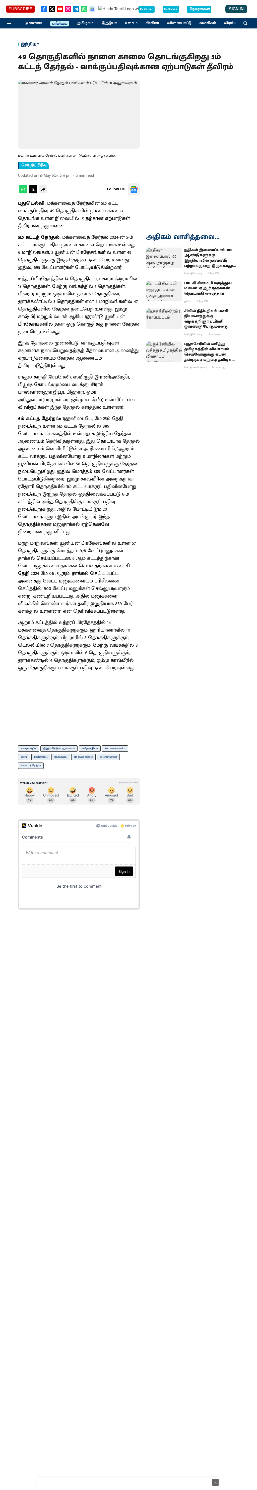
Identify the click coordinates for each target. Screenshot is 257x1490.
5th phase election (83, 757)
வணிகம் (207, 23)
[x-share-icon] (33, 192)
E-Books (170, 9)
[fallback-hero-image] (164, 258)
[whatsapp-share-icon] (23, 192)
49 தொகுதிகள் (90, 748)
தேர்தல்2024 (60, 757)
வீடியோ (231, 23)
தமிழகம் (85, 23)
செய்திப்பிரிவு (34, 165)
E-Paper (146, 9)
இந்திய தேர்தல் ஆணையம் (59, 748)
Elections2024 (40, 757)
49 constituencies (108, 757)
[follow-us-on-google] (134, 189)
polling (24, 757)
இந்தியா (109, 23)
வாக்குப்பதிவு (28, 748)
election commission (115, 748)
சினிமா (152, 23)
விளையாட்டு (179, 23)
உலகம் (131, 23)
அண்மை (33, 23)
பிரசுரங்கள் (199, 9)
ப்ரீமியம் (59, 23)
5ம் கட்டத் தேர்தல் (31, 766)
